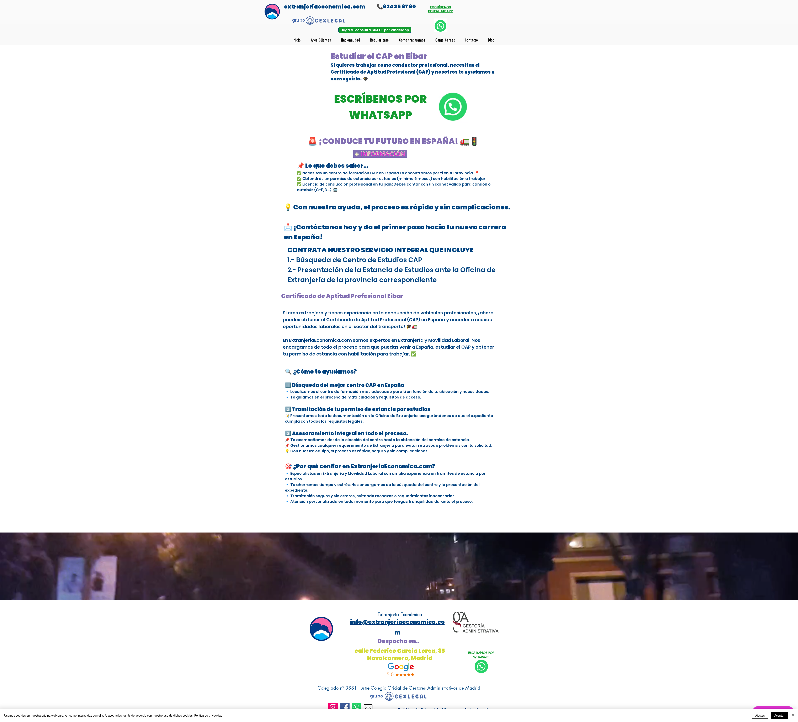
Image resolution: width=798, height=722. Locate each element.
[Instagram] (333, 707)
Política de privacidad (208, 715)
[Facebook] (345, 707)
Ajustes (760, 715)
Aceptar (779, 715)
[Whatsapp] (356, 707)
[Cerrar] (793, 715)
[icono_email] (368, 707)
